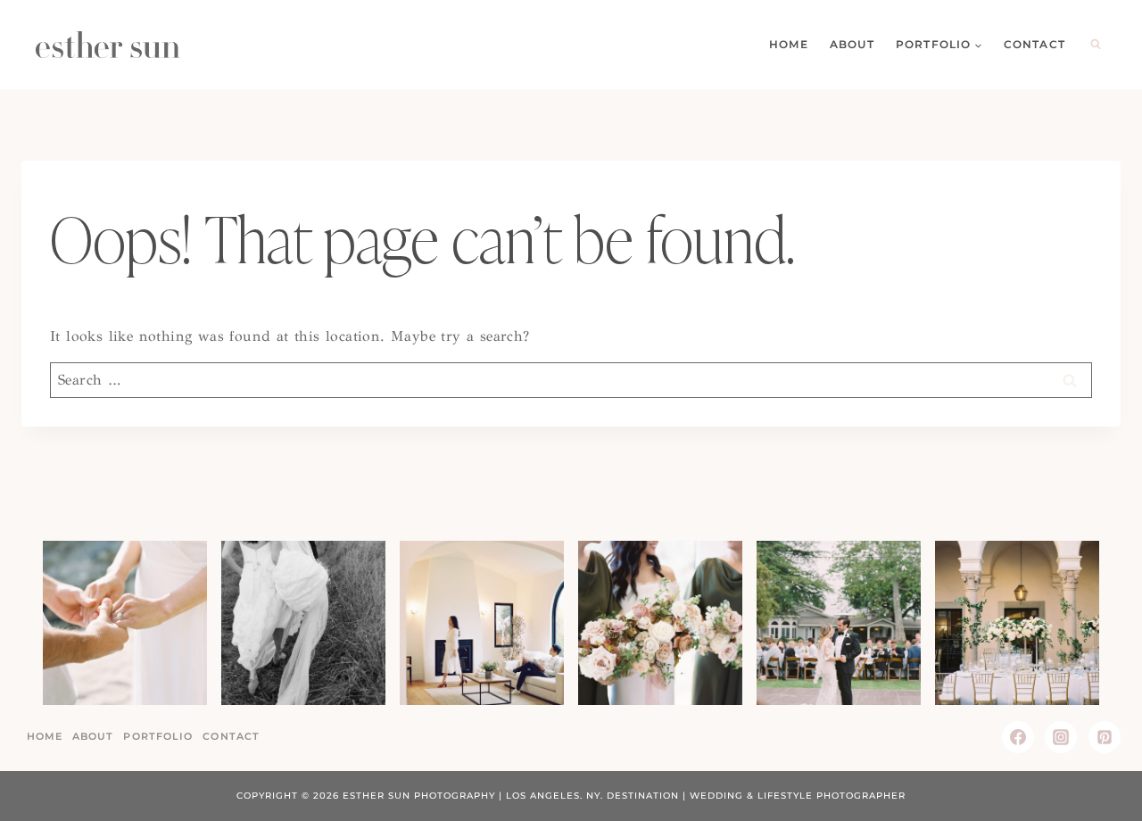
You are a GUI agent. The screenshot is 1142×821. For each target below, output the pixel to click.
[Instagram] (1061, 737)
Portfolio (158, 736)
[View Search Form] (1095, 44)
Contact (1034, 44)
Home (788, 44)
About (852, 44)
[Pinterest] (1104, 737)
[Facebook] (1018, 737)
